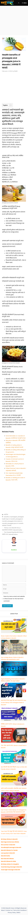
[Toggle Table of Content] (9, 105)
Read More (14, 550)
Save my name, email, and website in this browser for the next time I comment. (14, 598)
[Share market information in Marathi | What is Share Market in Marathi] (14, 626)
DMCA (18, 912)
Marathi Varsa (10, 908)
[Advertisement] (14, 20)
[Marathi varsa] (7, 3)
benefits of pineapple (10, 517)
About (3, 910)
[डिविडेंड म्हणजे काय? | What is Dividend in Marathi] (14, 714)
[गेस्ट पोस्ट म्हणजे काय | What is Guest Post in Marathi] (14, 735)
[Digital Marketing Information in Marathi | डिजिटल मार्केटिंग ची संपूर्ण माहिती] (14, 669)
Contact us (9, 910)
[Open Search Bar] (19, 3)
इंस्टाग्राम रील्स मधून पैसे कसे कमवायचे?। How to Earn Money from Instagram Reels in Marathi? (13, 703)
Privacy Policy (12, 912)
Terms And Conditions (20, 910)
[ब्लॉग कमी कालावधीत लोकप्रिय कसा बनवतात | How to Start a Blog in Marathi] (14, 778)
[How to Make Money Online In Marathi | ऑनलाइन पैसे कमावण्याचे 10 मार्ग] (14, 647)
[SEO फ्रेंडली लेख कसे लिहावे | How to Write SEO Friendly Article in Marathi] (14, 757)
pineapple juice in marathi (15, 523)
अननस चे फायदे (6, 525)
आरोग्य (6, 514)
